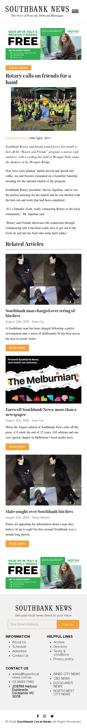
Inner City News (67, 674)
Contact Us (20, 655)
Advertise (19, 651)
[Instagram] (44, 716)
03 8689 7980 (23, 682)
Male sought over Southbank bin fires (39, 511)
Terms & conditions (61, 653)
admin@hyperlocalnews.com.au (25, 675)
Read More (17, 348)
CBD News (62, 678)
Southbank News (16, 138)
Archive (59, 642)
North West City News (64, 692)
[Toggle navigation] (75, 12)
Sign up (67, 624)
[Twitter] (52, 716)
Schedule (19, 646)
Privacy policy (63, 659)
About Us (19, 642)
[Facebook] (38, 716)
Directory (60, 646)
